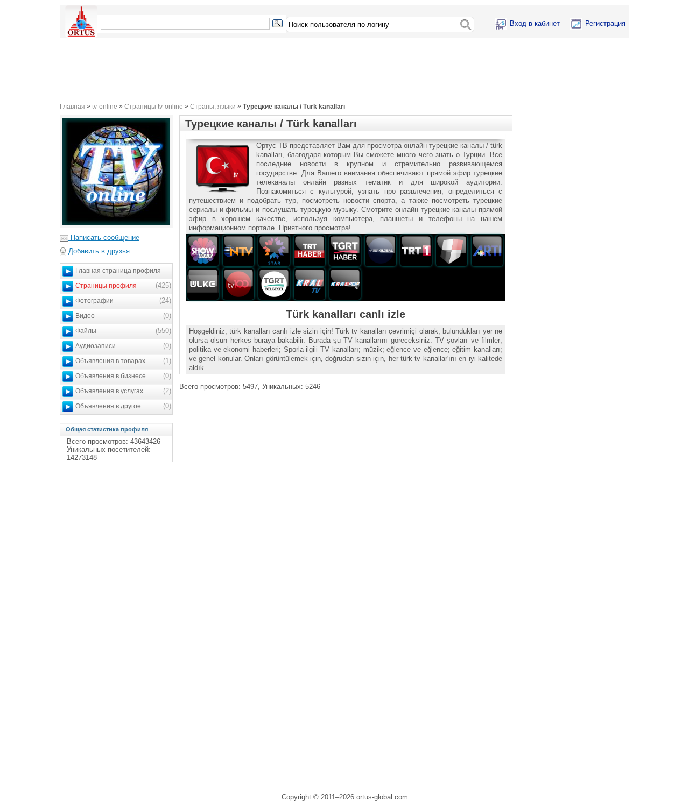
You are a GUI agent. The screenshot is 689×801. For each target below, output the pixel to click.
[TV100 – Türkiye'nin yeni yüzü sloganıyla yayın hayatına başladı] (238, 284)
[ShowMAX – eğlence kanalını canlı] (203, 250)
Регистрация (605, 23)
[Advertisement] (286, 70)
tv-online (104, 106)
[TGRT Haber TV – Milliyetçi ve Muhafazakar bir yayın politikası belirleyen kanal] (345, 250)
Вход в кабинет (535, 23)
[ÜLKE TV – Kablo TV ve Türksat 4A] (203, 284)
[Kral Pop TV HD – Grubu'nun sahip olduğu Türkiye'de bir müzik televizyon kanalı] (345, 284)
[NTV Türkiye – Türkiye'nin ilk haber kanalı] (238, 250)
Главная (72, 106)
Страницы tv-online (153, 106)
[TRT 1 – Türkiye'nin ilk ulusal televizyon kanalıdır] (416, 250)
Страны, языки (213, 106)
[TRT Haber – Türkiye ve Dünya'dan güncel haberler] (309, 250)
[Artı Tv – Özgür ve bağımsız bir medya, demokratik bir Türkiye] (487, 250)
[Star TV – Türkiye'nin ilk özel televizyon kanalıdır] (274, 250)
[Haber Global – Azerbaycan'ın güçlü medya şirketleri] (380, 250)
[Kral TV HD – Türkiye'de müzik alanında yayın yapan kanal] (309, 284)
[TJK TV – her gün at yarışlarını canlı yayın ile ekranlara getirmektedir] (451, 250)
